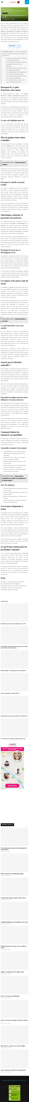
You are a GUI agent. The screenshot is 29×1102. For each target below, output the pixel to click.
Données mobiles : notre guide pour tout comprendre (13, 670)
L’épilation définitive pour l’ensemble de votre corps (14, 922)
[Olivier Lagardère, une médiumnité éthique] (14, 862)
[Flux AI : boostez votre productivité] (14, 985)
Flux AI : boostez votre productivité (10, 996)
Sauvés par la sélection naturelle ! (9, 589)
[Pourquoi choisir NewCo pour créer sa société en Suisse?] (14, 935)
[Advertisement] (14, 805)
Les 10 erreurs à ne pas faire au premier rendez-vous (13, 738)
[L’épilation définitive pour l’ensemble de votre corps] (14, 911)
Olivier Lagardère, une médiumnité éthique (12, 873)
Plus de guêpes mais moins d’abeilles (10, 583)
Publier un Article (16, 1080)
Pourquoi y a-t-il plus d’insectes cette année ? (12, 582)
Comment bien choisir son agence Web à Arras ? (13, 898)
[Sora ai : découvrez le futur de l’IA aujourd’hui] (14, 1059)
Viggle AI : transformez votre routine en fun (12, 972)
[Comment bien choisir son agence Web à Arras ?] (14, 887)
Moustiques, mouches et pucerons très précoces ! (14, 585)
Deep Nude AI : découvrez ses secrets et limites (13, 1046)
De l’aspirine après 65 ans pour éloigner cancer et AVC (13, 623)
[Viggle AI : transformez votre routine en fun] (14, 961)
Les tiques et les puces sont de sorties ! (11, 587)
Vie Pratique (5, 13)
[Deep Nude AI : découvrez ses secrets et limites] (14, 1035)
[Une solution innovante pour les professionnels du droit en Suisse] (14, 837)
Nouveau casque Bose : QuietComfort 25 (10, 693)
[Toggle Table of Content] (18, 46)
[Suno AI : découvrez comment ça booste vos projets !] (14, 1009)
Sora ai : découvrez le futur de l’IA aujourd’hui (13, 1070)
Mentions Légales (6, 1080)
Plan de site (24, 1080)
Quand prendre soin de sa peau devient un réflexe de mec (14, 716)
